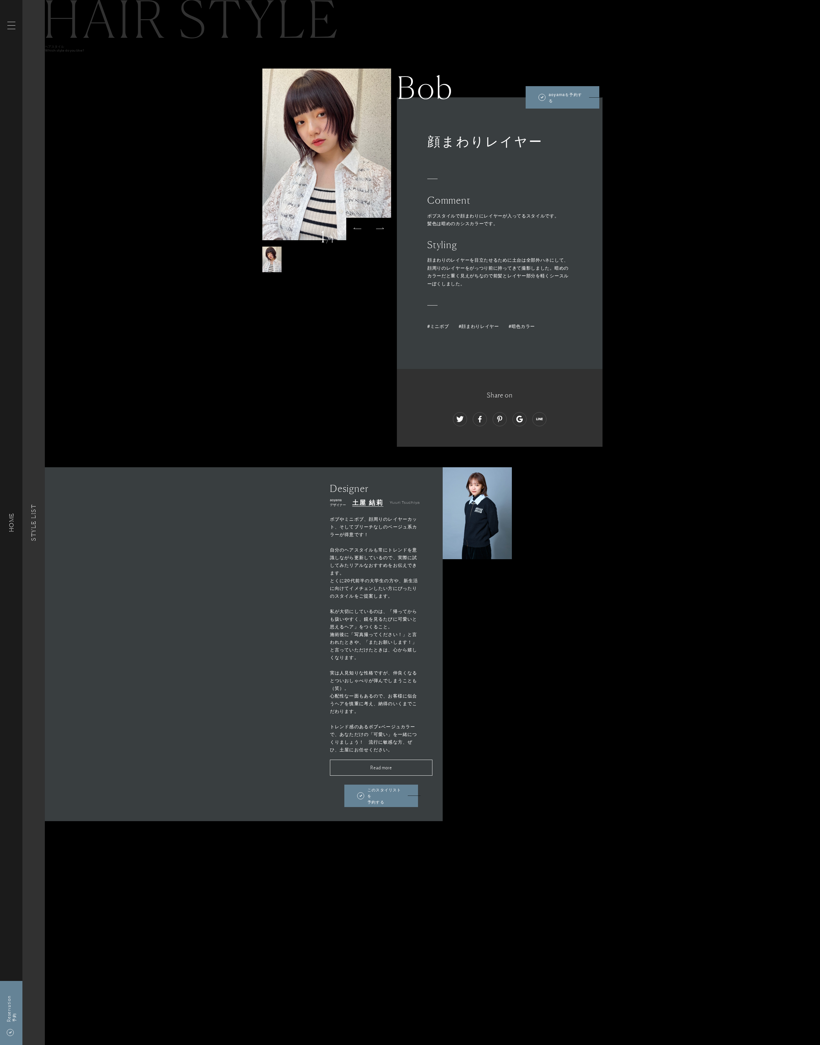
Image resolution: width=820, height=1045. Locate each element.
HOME (11, 522)
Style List (33, 522)
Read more (381, 767)
